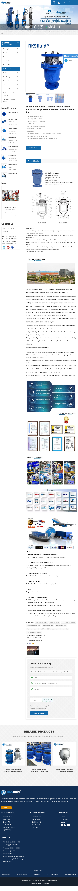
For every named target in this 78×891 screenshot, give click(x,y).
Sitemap (33, 883)
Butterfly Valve (7, 49)
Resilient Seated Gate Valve (13, 164)
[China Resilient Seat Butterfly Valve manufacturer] (4, 175)
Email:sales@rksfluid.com (10, 851)
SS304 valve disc (48, 625)
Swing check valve (13, 128)
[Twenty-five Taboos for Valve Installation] (10, 195)
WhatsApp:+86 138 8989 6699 (12, 848)
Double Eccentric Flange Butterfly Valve (13, 119)
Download (64, 819)
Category (10, 31)
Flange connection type (33, 625)
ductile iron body (54, 622)
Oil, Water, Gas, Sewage (34, 632)
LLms (39, 883)
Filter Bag (35, 827)
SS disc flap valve (41, 622)
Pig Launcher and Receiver (8, 94)
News (63, 817)
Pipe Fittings (6, 77)
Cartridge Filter (37, 822)
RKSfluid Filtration (52, 874)
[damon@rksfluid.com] (30, 644)
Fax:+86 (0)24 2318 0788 (10, 845)
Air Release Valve (20, 31)
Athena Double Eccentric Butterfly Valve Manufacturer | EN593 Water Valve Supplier (13, 112)
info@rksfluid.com (8, 853)
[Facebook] (12, 247)
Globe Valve (6, 81)
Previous (2, 200)
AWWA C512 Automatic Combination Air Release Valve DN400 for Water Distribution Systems (13, 770)
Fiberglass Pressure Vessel (9, 100)
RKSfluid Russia (22, 874)
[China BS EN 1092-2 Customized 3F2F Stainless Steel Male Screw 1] (64, 754)
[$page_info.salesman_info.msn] (28, 644)
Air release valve (31, 629)
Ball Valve (6, 73)
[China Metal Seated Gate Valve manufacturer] (4, 157)
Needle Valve (7, 61)
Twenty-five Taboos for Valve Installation (11, 207)
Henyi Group (6, 874)
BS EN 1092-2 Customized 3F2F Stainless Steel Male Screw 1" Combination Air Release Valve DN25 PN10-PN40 (64, 770)
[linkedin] (4, 247)
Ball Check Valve (13, 146)
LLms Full (46, 883)
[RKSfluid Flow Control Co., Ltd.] (6, 2)
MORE (6, 808)
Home (5, 31)
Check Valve (6, 57)
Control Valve (7, 65)
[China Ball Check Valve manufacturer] (4, 148)
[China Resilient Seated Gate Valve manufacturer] (4, 166)
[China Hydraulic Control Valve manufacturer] (4, 139)
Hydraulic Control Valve (13, 137)
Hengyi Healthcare (70, 874)
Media (63, 822)
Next (19, 200)
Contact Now (34, 148)
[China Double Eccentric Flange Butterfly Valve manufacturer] (4, 121)
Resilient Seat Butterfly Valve (13, 173)
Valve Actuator (7, 85)
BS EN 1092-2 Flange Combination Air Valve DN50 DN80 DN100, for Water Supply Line (39, 770)
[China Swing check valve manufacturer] (4, 130)
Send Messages (39, 713)
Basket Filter (36, 819)
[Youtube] (8, 247)
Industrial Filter (7, 89)
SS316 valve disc (61, 625)
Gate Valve (6, 53)
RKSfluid (36, 874)
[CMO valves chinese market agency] (39, 17)
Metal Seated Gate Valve (13, 155)
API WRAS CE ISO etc (68, 622)
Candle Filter (36, 817)
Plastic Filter (36, 824)
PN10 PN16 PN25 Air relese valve (49, 629)
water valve (65, 629)
